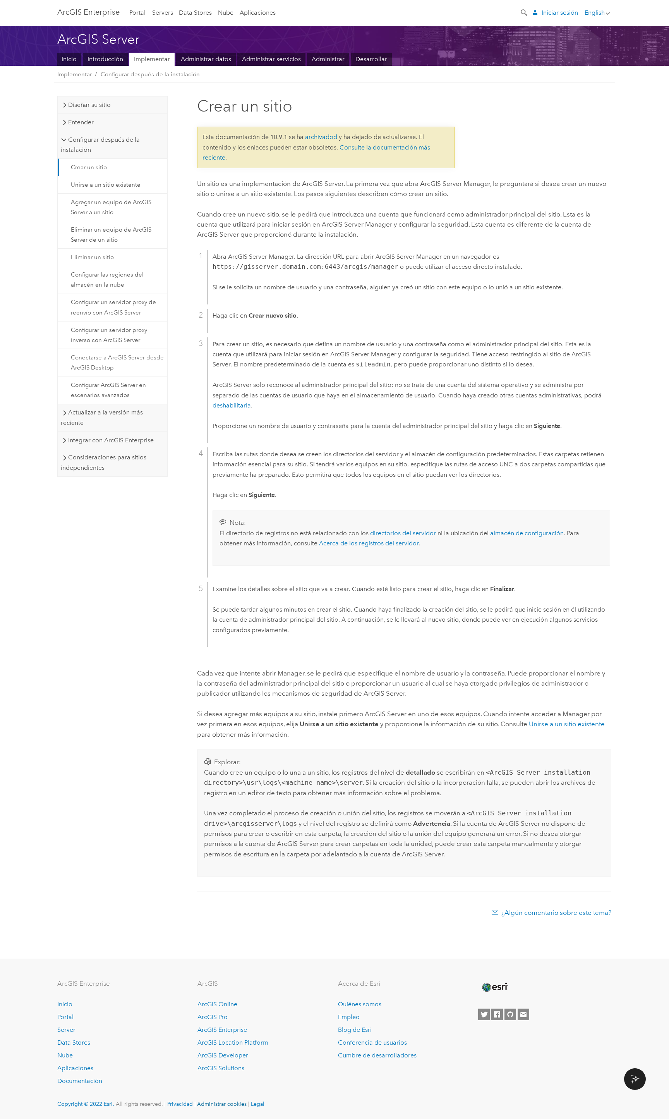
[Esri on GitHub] (510, 1014)
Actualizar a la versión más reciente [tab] (101, 417)
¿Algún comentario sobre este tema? (556, 912)
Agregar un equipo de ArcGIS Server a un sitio (111, 207)
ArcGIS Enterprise (88, 12)
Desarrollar (371, 59)
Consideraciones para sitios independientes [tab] (103, 462)
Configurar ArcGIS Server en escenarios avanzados (108, 390)
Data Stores (195, 12)
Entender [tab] (81, 122)
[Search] (524, 12)
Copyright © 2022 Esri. (85, 1104)
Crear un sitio (89, 167)
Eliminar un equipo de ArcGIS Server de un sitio (111, 234)
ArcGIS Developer (222, 1055)
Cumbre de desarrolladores (377, 1055)
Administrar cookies (222, 1104)
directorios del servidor (403, 533)
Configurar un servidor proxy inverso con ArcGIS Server (109, 335)
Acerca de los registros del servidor (369, 543)
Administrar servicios (271, 59)
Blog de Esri (355, 1029)
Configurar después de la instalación (150, 74)
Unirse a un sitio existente (106, 184)
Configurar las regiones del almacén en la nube (107, 279)
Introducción (105, 59)
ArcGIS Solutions (220, 1068)
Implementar (152, 59)
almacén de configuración (527, 533)
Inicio (69, 59)
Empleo (349, 1017)
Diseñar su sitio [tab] (89, 104)
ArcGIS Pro (212, 1017)
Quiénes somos (359, 1004)
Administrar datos (206, 59)
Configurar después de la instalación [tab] (100, 144)
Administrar (328, 59)
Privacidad (180, 1104)
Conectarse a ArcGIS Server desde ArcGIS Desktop (117, 362)
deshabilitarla (232, 405)
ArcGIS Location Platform (232, 1042)
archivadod (321, 137)
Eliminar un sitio (92, 257)
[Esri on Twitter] (484, 1014)
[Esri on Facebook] (497, 1014)
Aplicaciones (258, 12)
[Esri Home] (494, 987)
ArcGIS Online (217, 1004)
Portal (137, 12)
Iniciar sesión (560, 12)
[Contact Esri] (523, 1014)
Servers (162, 12)
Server (66, 1029)
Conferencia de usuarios (372, 1042)
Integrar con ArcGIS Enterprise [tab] (111, 440)
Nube (225, 12)
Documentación (79, 1081)
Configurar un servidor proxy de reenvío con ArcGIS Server (113, 307)
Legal (257, 1104)
